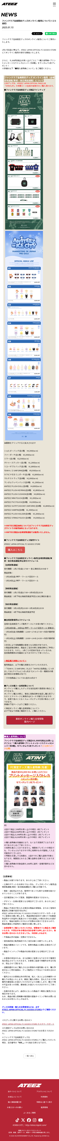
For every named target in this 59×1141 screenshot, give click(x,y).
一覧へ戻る (29, 1056)
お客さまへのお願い (14, 1107)
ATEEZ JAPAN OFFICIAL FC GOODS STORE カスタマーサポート (28, 1024)
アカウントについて (44, 1091)
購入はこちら (15, 550)
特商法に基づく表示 (44, 1102)
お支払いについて (15, 1097)
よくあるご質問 (29, 1113)
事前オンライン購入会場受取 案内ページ (30, 720)
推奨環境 (44, 1107)
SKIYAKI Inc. (46, 1136)
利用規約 (44, 1097)
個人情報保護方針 (15, 1102)
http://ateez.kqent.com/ (35, 1125)
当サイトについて (15, 1091)
